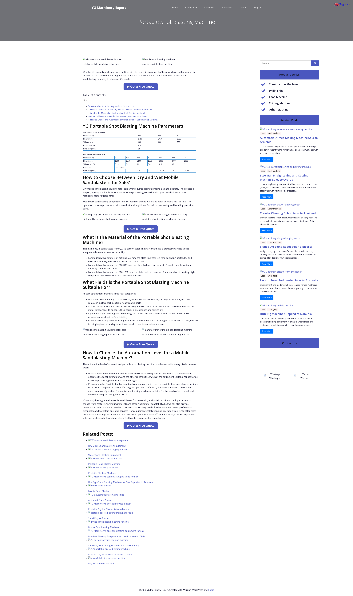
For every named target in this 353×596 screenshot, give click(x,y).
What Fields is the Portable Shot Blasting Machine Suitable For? (119, 116)
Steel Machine (274, 133)
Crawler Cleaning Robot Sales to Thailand (288, 213)
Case (263, 133)
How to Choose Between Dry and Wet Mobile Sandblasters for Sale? (121, 109)
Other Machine (274, 208)
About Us (209, 7)
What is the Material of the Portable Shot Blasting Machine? (117, 113)
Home (175, 7)
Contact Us (226, 7)
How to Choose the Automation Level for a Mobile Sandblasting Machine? (124, 119)
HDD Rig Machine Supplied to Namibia (286, 314)
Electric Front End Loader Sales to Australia (289, 280)
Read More (267, 159)
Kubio (211, 589)
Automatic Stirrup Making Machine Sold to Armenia (289, 140)
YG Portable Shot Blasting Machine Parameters (112, 106)
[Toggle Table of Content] (85, 100)
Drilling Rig (272, 275)
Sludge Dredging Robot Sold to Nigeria (286, 247)
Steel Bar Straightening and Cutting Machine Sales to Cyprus (284, 177)
